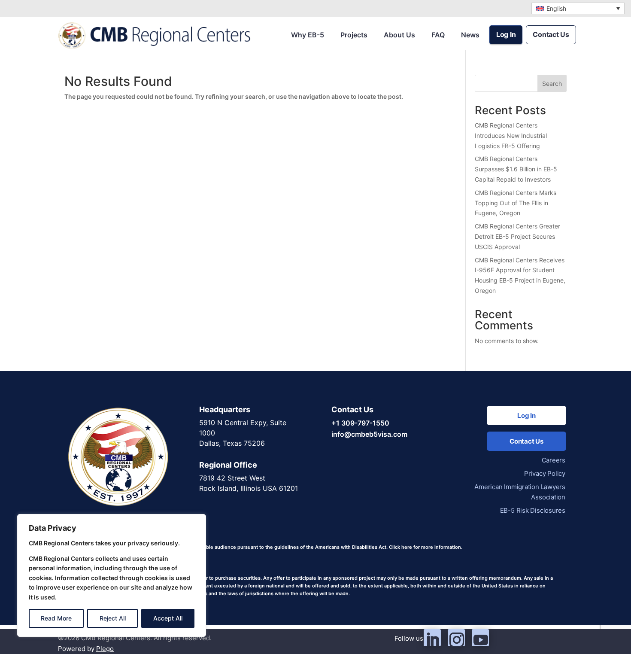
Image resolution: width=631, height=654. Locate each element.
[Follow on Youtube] (480, 637)
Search (552, 83)
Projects (353, 34)
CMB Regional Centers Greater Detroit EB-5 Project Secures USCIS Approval (517, 236)
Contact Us (551, 34)
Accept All (167, 618)
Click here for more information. (425, 547)
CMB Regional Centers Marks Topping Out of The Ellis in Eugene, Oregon (515, 203)
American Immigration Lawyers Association (519, 492)
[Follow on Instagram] (456, 637)
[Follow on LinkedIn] (432, 637)
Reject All (113, 618)
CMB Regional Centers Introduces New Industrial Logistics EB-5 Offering (511, 135)
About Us (399, 34)
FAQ (438, 34)
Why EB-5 (307, 34)
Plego (105, 649)
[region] (111, 575)
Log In (506, 34)
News (470, 34)
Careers (553, 460)
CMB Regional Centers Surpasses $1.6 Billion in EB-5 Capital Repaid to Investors (516, 169)
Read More (56, 618)
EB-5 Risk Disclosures (532, 510)
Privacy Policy (544, 473)
